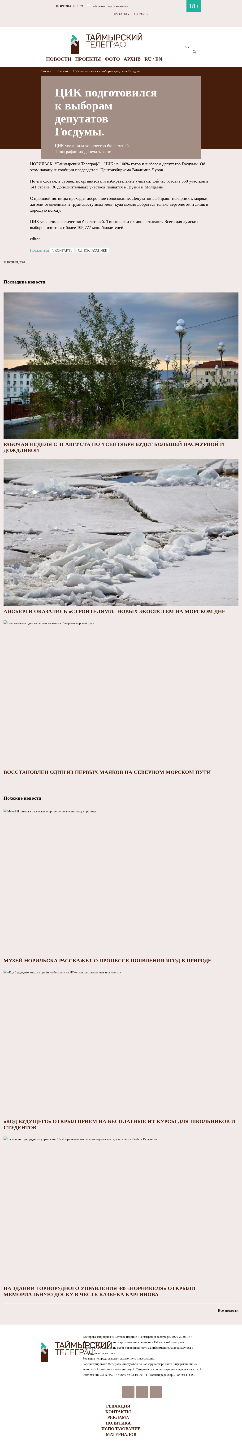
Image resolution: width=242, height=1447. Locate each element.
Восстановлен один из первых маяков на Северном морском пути (107, 772)
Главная (46, 71)
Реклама (118, 1417)
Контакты (118, 1411)
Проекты (88, 59)
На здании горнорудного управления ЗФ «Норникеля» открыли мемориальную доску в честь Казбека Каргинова (99, 1291)
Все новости (228, 1310)
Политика (118, 1423)
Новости (58, 59)
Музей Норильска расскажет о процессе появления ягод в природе (108, 960)
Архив (132, 59)
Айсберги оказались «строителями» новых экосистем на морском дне (114, 611)
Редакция (118, 1406)
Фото (112, 59)
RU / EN (153, 59)
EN (187, 47)
